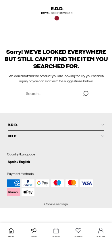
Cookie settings (56, 204)
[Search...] (85, 93)
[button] (56, 162)
